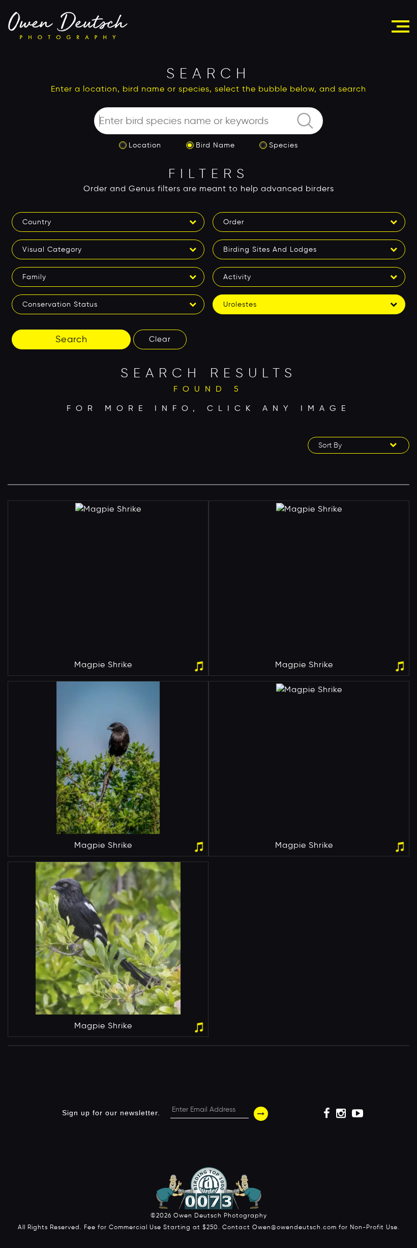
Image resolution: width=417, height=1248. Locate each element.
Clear (160, 339)
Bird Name (215, 145)
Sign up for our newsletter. (111, 1113)
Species (283, 145)
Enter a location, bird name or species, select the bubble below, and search (208, 89)
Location (145, 145)
